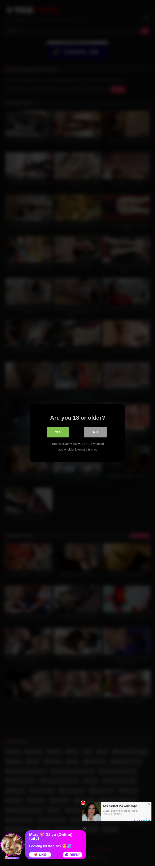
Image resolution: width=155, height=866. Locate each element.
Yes (58, 432)
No (95, 432)
